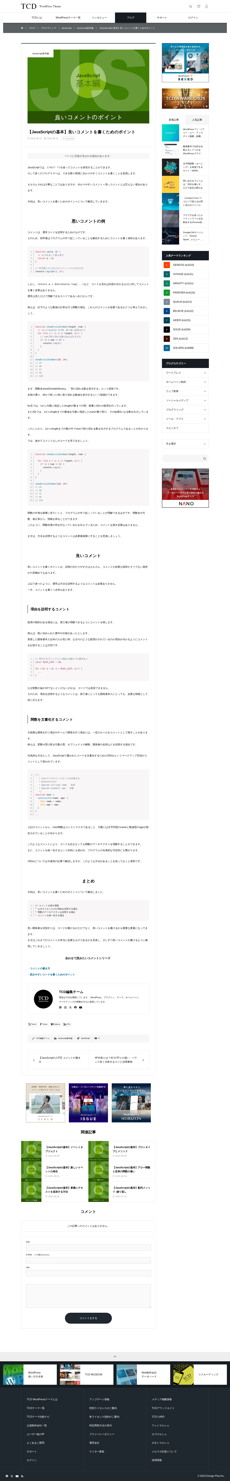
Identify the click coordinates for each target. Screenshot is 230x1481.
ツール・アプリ (175, 419)
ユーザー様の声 (35, 1434)
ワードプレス (173, 372)
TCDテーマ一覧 (36, 1408)
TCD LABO (158, 1416)
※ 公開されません (38, 1255)
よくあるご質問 (35, 1442)
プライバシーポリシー (101, 1434)
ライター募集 (96, 1451)
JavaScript (69, 139)
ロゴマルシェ (159, 1434)
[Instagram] (65, 1007)
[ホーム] (22, 28)
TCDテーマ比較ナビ (38, 1416)
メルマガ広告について (164, 1451)
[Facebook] (75, 1007)
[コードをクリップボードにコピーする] (145, 253)
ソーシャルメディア (177, 400)
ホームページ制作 (176, 382)
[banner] (185, 62)
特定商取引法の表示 (100, 1425)
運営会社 (94, 1442)
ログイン (32, 1460)
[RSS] (22, 1476)
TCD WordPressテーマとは (42, 1399)
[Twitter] (70, 1007)
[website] (60, 1007)
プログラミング (175, 409)
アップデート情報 (99, 1399)
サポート (32, 1451)
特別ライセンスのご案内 (103, 1408)
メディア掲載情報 (162, 1399)
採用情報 (157, 1460)
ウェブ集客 (172, 391)
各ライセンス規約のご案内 (104, 1416)
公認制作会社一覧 (37, 1425)
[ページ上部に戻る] (115, 1356)
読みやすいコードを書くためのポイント (52, 974)
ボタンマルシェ (160, 1442)
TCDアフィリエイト (163, 1408)
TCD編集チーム (42, 1038)
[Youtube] (80, 1007)
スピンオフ (172, 428)
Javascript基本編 (40, 53)
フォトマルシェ (160, 1425)
